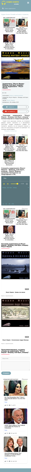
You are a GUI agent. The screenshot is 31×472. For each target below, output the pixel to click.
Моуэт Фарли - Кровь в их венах (15, 292)
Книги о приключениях (16, 95)
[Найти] (3, 8)
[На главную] (10, 3)
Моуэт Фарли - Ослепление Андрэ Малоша (15, 340)
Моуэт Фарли (11, 100)
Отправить (6, 373)
